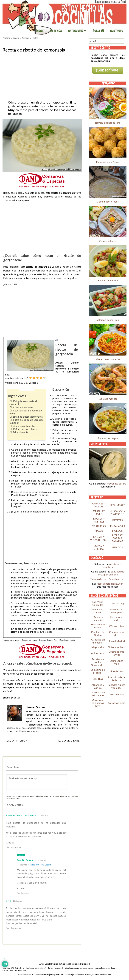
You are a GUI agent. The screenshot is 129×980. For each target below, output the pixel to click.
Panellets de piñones (107, 162)
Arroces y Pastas (30, 38)
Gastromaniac (116, 694)
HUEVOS (117, 531)
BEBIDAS (117, 547)
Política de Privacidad (80, 964)
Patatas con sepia (108, 438)
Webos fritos (116, 626)
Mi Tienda (56, 31)
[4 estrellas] (40, 377)
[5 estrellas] (44, 377)
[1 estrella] (30, 377)
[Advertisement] (42, 76)
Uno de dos (116, 671)
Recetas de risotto (68, 640)
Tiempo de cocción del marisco (107, 579)
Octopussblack (116, 647)
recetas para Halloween (110, 584)
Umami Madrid (116, 641)
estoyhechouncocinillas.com (42, 725)
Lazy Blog (98, 679)
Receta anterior (16, 740)
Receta (16, 38)
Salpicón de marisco (107, 320)
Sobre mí (98, 31)
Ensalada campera (108, 280)
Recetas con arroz (29, 640)
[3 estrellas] (37, 377)
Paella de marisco (108, 399)
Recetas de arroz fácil (48, 640)
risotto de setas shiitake (25, 632)
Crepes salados (107, 241)
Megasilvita (97, 647)
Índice (40, 31)
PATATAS (117, 520)
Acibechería (97, 653)
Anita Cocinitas (116, 703)
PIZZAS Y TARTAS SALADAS (117, 538)
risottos (60, 629)
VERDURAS (99, 526)
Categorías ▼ (77, 31)
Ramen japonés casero (107, 123)
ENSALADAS (117, 526)
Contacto (116, 31)
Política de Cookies (60, 964)
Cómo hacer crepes (107, 201)
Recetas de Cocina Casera (21, 815)
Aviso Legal (44, 964)
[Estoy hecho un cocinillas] (64, 17)
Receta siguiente (68, 740)
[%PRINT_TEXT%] (56, 340)
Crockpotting (116, 603)
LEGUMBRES (117, 505)
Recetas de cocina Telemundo (97, 662)
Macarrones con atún (108, 359)
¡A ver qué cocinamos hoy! (98, 703)
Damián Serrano (25, 860)
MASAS (99, 531)
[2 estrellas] (34, 377)
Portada (6, 38)
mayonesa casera (116, 483)
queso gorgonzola (11, 640)
